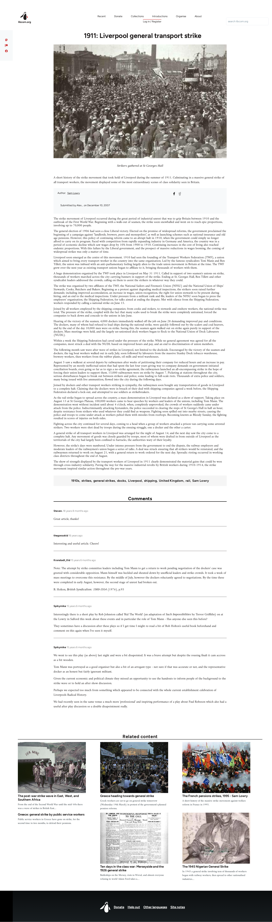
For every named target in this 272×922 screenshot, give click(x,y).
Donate (119, 907)
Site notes (177, 907)
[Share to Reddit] (180, 193)
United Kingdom (171, 481)
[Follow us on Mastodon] (6, 40)
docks (121, 481)
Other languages (155, 907)
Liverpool (135, 481)
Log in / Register (152, 21)
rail (188, 481)
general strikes (104, 481)
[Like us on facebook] (6, 51)
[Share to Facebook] (174, 193)
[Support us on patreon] (6, 45)
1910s (75, 481)
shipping (150, 481)
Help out (134, 907)
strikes (86, 481)
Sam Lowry (73, 193)
